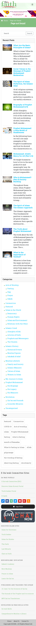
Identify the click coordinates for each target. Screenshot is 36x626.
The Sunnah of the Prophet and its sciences (18, 594)
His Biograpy (12, 386)
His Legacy (12, 389)
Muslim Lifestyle (13, 361)
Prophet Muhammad (14, 382)
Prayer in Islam (7, 574)
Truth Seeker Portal (9, 491)
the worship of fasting (13, 458)
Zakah (10, 299)
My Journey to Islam (14, 379)
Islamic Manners (14, 368)
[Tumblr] (11, 501)
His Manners (12, 393)
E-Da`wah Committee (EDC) (11, 481)
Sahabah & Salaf (13, 356)
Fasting (10, 288)
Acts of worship (20, 426)
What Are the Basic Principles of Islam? (22, 46)
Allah (29, 447)
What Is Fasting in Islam (14, 447)
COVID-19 (7, 426)
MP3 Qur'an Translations (11, 598)
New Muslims (7, 569)
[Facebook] (7, 501)
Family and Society (15, 364)
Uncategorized (12, 408)
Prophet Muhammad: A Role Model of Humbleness (22, 130)
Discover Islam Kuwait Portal (12, 486)
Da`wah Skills (7, 609)
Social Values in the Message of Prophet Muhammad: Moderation (22, 72)
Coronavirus (11, 303)
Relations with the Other (17, 324)
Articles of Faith (14, 335)
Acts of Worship (12, 285)
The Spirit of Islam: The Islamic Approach (23, 206)
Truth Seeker (6, 534)
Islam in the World (13, 310)
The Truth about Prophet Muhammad (22, 230)
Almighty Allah (14, 331)
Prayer (10, 295)
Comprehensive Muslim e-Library (14, 614)
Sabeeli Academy (8, 564)
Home (9, 621)
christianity (26, 463)
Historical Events (14, 350)
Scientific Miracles (15, 404)
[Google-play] (24, 501)
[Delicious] (3, 501)
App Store (19, 507)
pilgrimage (8, 452)
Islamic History (12, 346)
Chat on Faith (7, 554)
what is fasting (18, 437)
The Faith (5, 544)
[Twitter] (15, 501)
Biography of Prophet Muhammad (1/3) (22, 105)
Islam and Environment (17, 320)
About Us (16, 621)
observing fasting (11, 463)
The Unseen (12, 342)
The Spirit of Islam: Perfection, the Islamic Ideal (23, 83)
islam (6, 432)
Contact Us (25, 621)
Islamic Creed (11, 328)
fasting (7, 437)
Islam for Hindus (8, 539)
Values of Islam (13, 371)
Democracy (12, 313)
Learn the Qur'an (8, 578)
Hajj (9, 292)
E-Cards (4, 496)
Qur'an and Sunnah (15, 400)
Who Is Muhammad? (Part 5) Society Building (22, 179)
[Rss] (28, 501)
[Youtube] (20, 501)
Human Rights (13, 317)
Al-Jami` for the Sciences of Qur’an (14, 589)
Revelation (10, 397)
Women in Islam (14, 374)
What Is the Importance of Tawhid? (19, 254)
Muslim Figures (14, 353)
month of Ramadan (12, 442)
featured (7, 421)
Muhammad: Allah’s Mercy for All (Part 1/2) (23, 155)
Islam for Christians (9, 530)
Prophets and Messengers (18, 338)
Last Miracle (6, 549)
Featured (9, 306)
